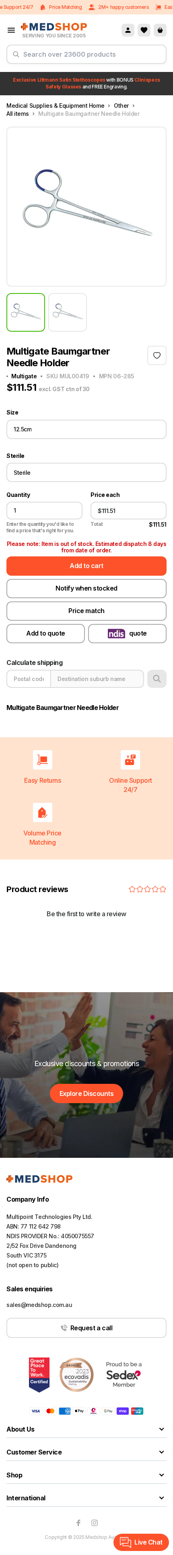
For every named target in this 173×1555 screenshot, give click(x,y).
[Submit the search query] (16, 57)
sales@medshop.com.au (39, 1304)
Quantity (18, 495)
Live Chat (148, 1542)
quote (138, 633)
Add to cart (86, 566)
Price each (105, 495)
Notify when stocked (86, 588)
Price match (86, 611)
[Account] (128, 30)
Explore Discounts (87, 1093)
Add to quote (45, 633)
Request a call (91, 1328)
